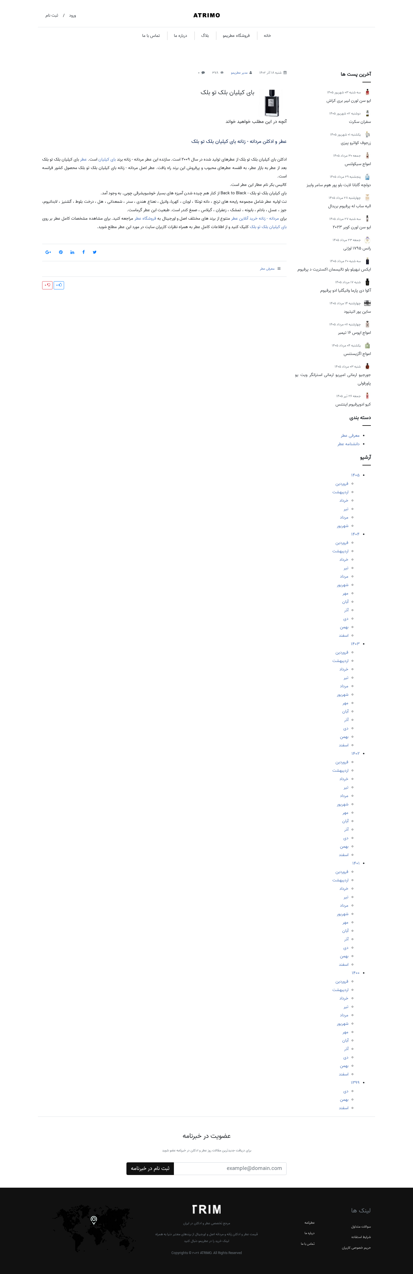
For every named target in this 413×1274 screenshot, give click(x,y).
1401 (356, 863)
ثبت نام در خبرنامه (150, 1168)
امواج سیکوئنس (358, 164)
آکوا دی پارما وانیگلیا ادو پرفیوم (345, 290)
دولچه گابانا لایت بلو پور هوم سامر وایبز (339, 185)
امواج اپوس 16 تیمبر (354, 332)
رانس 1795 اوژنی (357, 248)
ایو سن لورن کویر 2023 (352, 227)
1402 (355, 753)
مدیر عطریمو (239, 72)
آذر (346, 610)
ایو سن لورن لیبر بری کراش (348, 100)
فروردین (341, 483)
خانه (267, 35)
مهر (345, 593)
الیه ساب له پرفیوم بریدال (349, 206)
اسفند (343, 635)
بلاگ (205, 35)
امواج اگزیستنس (357, 353)
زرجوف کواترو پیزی (356, 142)
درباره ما (180, 35)
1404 (355, 534)
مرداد (344, 517)
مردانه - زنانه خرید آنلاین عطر (255, 218)
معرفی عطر (350, 435)
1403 (355, 644)
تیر (346, 509)
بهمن (344, 627)
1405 (355, 475)
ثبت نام (52, 15)
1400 (356, 973)
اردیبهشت (340, 492)
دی (345, 618)
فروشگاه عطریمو (236, 35)
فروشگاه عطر (145, 218)
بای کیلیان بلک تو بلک (227, 92)
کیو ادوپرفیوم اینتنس (353, 404)
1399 (355, 1082)
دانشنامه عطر (348, 444)
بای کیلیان (107, 159)
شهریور (342, 526)
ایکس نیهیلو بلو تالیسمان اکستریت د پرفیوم (334, 269)
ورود (72, 15)
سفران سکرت (360, 121)
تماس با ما (151, 35)
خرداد (343, 500)
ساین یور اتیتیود (357, 311)
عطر (83, 159)
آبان (345, 601)
